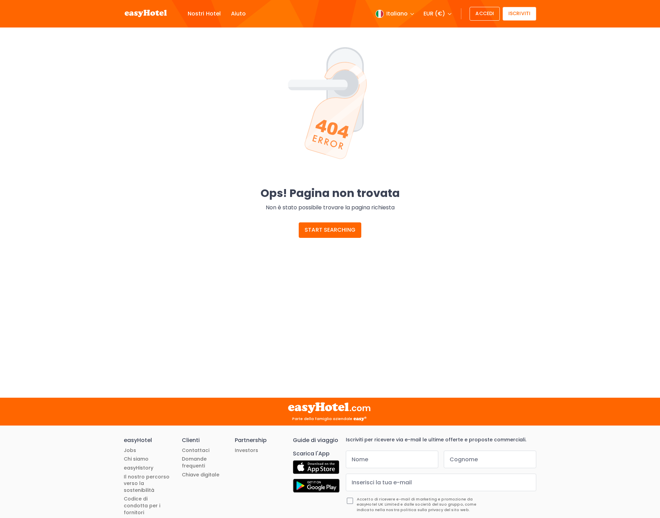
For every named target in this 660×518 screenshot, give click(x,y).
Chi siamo (136, 459)
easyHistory (138, 468)
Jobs (130, 450)
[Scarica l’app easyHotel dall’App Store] (316, 468)
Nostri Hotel (204, 14)
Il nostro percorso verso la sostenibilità (146, 484)
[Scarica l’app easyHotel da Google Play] (316, 487)
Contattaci (195, 450)
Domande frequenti (194, 462)
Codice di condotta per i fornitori (142, 506)
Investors (246, 450)
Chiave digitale (200, 475)
